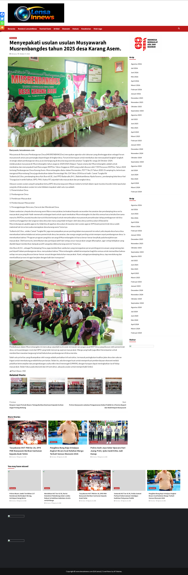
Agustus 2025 (136, 115)
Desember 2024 (137, 149)
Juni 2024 (134, 174)
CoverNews (106, 571)
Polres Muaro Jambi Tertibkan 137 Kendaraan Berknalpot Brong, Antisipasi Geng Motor (22, 495)
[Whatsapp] (2, 23)
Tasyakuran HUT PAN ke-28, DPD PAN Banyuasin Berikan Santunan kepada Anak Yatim (25, 450)
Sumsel (47, 488)
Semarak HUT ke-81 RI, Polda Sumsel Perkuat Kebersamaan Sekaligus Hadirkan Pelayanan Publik (127, 495)
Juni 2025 (134, 123)
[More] (2, 27)
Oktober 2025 (136, 106)
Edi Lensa (14, 54)
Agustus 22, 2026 (103, 457)
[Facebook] (2, 14)
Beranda (11, 29)
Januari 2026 (136, 94)
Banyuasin (13, 38)
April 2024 (135, 183)
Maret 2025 (135, 136)
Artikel (57, 29)
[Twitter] (2, 18)
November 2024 (137, 153)
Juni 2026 (134, 72)
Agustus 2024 (136, 166)
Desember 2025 (137, 98)
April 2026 (135, 81)
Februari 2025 (136, 140)
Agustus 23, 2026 (22, 457)
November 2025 (137, 102)
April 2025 (135, 132)
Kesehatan (86, 29)
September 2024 (137, 162)
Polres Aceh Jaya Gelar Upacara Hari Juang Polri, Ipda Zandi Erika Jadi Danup (107, 450)
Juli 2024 (134, 170)
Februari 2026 (136, 89)
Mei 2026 (134, 77)
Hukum (75, 29)
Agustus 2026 (136, 64)
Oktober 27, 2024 (24, 54)
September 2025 (137, 111)
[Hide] (1, 32)
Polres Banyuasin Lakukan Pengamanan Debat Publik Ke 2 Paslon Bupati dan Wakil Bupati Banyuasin (97, 405)
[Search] (179, 28)
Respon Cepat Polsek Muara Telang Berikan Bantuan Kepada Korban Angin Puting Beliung (36, 405)
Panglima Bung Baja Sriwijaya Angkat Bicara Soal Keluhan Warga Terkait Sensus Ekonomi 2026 (66, 450)
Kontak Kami (45, 29)
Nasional (12, 488)
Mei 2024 (134, 179)
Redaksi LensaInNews (27, 29)
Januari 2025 (136, 145)
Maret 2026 (135, 85)
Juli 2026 (134, 68)
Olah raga (98, 29)
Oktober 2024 (136, 157)
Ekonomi (66, 29)
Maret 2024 (135, 187)
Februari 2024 (136, 192)
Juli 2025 (134, 119)
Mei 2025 (134, 128)
